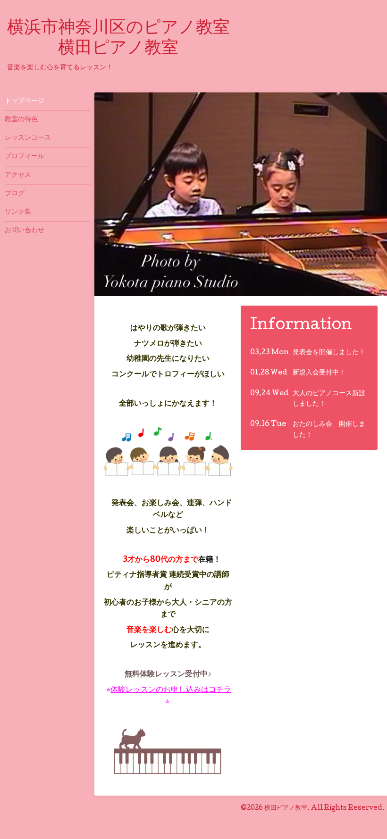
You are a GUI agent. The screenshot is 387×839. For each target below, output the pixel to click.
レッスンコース (28, 138)
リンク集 (18, 212)
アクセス (18, 175)
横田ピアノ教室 (285, 808)
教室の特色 (21, 120)
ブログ (15, 194)
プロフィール (24, 156)
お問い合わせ (24, 230)
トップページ (24, 101)
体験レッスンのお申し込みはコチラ (170, 690)
